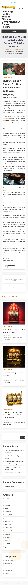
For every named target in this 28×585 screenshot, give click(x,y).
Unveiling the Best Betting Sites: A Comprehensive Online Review (8, 19)
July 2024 (7, 537)
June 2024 (7, 540)
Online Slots (8, 118)
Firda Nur (14, 97)
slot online (19, 337)
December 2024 (9, 521)
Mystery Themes (21, 583)
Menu (14, 31)
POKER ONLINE (8, 563)
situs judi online (15, 258)
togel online (7, 573)
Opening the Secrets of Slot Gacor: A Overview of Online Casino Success (12, 415)
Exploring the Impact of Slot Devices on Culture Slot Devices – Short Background (14, 286)
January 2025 (8, 518)
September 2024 (9, 531)
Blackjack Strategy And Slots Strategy (14, 472)
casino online (10, 380)
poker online (17, 422)
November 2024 (9, 524)
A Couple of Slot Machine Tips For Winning (13, 457)
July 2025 (7, 498)
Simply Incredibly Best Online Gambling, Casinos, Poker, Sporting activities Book (14, 463)
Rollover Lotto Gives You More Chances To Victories (14, 451)
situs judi (14, 337)
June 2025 (7, 502)
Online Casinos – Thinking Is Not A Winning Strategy (13, 468)
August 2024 (8, 534)
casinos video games (14, 129)
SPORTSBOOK (8, 570)
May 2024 (7, 543)
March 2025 (8, 511)
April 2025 (7, 508)
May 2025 (7, 505)
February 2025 (8, 515)
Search (5, 435)
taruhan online (10, 260)
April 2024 (7, 547)
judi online (9, 258)
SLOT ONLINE (8, 567)
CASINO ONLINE (8, 77)
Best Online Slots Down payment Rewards (14, 280)
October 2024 (8, 527)
